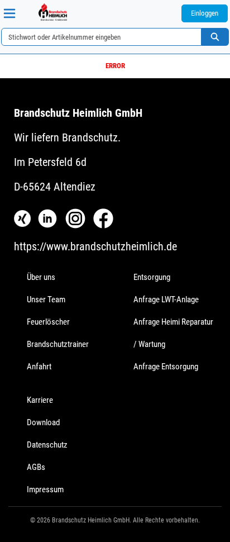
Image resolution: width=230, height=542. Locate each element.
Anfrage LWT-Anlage (166, 299)
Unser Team (46, 299)
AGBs (36, 467)
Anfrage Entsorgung (165, 367)
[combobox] (97, 36)
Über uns (41, 277)
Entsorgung (151, 277)
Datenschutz (47, 445)
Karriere (40, 400)
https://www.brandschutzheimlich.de (95, 246)
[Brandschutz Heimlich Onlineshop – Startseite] (52, 12)
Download (43, 422)
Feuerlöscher (48, 322)
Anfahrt (39, 367)
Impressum (45, 489)
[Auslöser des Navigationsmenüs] (9, 13)
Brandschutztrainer (58, 344)
